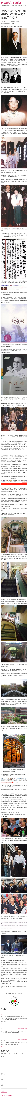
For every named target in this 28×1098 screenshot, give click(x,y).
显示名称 (3, 1074)
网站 (2, 1085)
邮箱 (2, 1079)
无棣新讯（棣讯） (11, 2)
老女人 (2, 1014)
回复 (1, 1023)
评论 (2, 1056)
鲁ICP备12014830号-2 (7, 1095)
